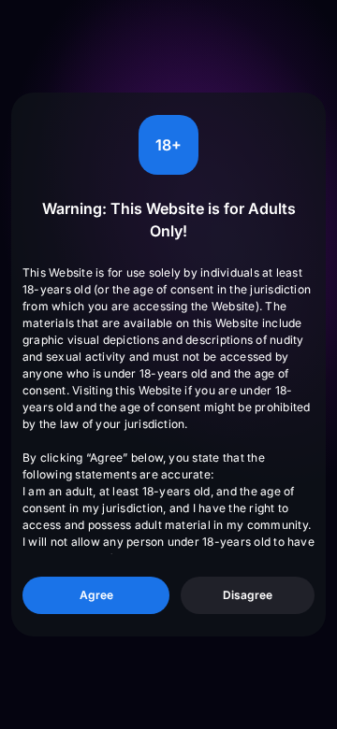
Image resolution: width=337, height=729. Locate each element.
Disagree (247, 595)
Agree (96, 595)
